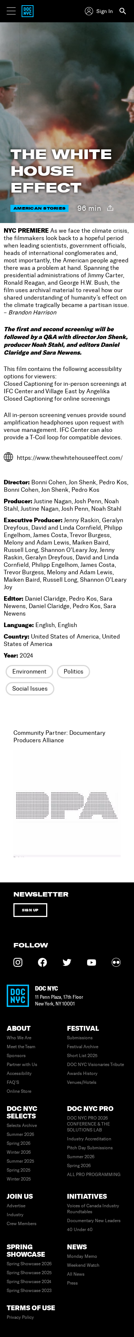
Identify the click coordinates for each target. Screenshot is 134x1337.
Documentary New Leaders (94, 1220)
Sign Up (30, 910)
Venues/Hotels (81, 1082)
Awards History (82, 1073)
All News (75, 1274)
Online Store (19, 1091)
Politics (73, 671)
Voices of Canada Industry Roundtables (93, 1208)
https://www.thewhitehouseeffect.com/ (70, 457)
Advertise (16, 1205)
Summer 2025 (20, 1161)
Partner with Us (22, 1064)
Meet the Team (21, 1046)
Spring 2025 (19, 1170)
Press (72, 1283)
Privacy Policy (20, 1317)
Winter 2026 (19, 1152)
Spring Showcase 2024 (29, 1281)
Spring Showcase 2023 (29, 1290)
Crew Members (21, 1223)
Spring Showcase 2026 (29, 1263)
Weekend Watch (83, 1265)
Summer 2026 (20, 1134)
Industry (15, 1214)
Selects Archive (22, 1125)
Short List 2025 (82, 1055)
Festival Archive (82, 1046)
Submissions (80, 1037)
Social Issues (30, 688)
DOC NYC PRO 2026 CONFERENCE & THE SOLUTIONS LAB (88, 1124)
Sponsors (16, 1055)
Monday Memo (82, 1256)
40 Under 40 (80, 1229)
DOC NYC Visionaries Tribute (95, 1064)
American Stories (39, 208)
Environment (29, 671)
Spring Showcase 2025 (29, 1272)
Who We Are (19, 1037)
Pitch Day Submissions (90, 1147)
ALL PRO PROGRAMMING (94, 1174)
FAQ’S (13, 1082)
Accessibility (19, 1073)
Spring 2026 (19, 1143)
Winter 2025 (19, 1179)
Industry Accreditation (89, 1138)
